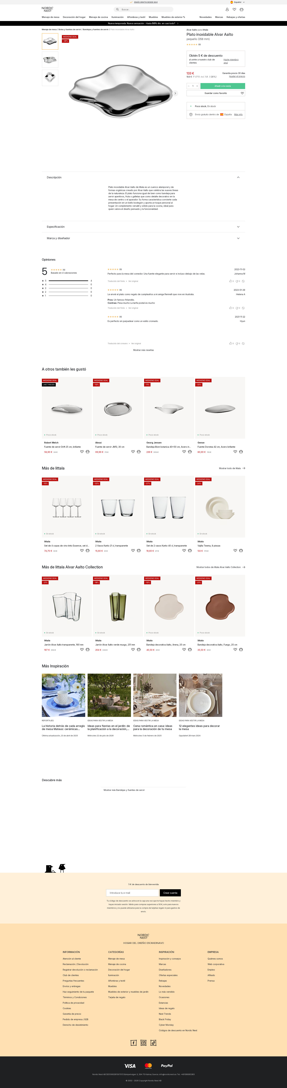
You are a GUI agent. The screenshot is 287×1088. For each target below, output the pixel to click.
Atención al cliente (72, 958)
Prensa (211, 980)
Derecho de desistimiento (75, 1025)
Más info (238, 114)
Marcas (219, 17)
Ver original (133, 281)
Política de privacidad (73, 1003)
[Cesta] (241, 9)
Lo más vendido (167, 991)
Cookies (67, 1008)
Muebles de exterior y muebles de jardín (128, 991)
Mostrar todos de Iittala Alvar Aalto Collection (219, 567)
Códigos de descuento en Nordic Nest (178, 1030)
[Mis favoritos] (234, 9)
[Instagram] (143, 1042)
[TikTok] (153, 1042)
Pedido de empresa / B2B (75, 1019)
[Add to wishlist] (82, 452)
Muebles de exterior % (173, 17)
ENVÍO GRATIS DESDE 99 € (146, 2)
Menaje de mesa (50, 17)
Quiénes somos (215, 958)
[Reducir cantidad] (189, 86)
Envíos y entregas (71, 986)
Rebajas (163, 980)
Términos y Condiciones (75, 997)
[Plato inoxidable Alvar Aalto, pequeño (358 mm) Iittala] (122, 93)
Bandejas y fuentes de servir (96, 29)
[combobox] (237, 2)
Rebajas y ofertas (236, 17)
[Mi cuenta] (227, 9)
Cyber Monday (166, 1025)
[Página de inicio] (47, 9)
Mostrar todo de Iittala (230, 468)
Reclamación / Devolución (75, 964)
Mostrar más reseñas (143, 350)
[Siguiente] (175, 93)
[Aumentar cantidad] (197, 86)
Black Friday (165, 1019)
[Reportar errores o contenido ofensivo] (243, 281)
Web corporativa (216, 964)
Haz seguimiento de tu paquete (78, 991)
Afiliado (211, 975)
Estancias (163, 1003)
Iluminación (118, 17)
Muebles (153, 17)
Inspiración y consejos (170, 958)
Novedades (206, 17)
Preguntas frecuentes (73, 980)
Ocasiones (164, 997)
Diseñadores (165, 969)
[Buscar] (117, 9)
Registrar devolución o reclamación (80, 969)
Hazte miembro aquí (231, 61)
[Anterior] (68, 93)
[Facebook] (134, 1042)
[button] (194, 44)
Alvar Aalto (192, 29)
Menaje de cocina (98, 17)
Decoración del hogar (74, 17)
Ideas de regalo (167, 1008)
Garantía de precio (72, 1014)
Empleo (211, 969)
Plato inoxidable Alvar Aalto (122, 29)
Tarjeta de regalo (116, 997)
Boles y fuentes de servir (70, 29)
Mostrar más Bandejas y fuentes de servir (124, 790)
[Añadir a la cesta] (87, 451)
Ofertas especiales (168, 975)
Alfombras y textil (136, 17)
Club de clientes (71, 975)
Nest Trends (165, 1014)
